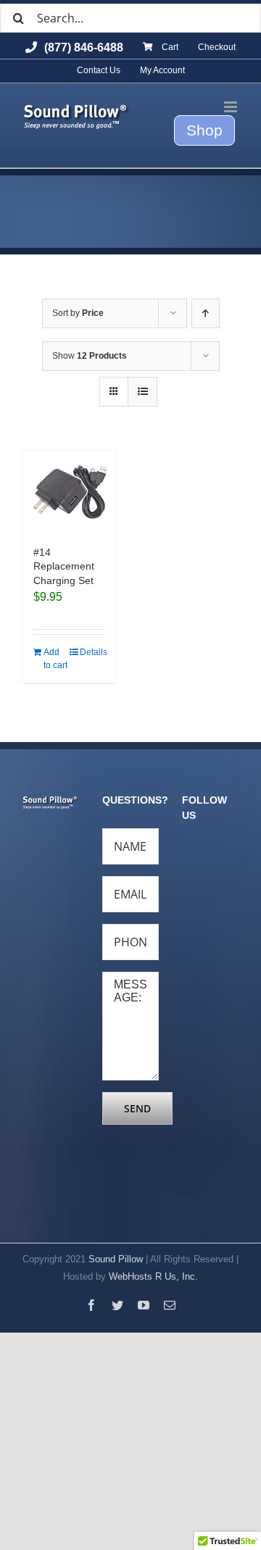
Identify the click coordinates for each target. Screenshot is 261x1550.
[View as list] (142, 392)
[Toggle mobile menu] (231, 106)
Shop (204, 130)
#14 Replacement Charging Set (63, 566)
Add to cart (55, 658)
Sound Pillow (115, 1259)
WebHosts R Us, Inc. (153, 1276)
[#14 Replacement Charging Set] (68, 490)
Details (92, 652)
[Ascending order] (205, 313)
